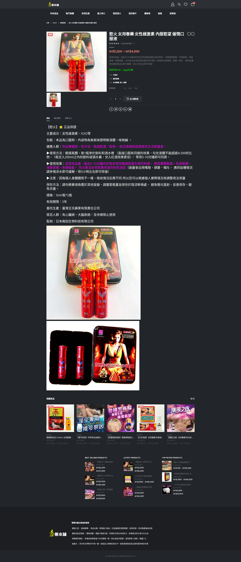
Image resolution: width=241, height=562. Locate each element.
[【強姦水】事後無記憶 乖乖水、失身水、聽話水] (89, 466)
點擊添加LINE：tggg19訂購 (121, 69)
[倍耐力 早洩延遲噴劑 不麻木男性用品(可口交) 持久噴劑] (166, 465)
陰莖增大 (117, 13)
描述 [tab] (48, 118)
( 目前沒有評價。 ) (127, 43)
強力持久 (101, 13)
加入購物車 (134, 99)
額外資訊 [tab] (57, 118)
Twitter (116, 109)
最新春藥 (116, 79)
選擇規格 (70, 408)
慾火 (121, 82)
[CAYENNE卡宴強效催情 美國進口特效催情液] (128, 479)
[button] (191, 398)
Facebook (111, 109)
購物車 (147, 13)
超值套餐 (112, 88)
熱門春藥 (70, 13)
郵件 (130, 109)
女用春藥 (116, 82)
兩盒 (130, 88)
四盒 (135, 88)
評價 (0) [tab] (68, 118)
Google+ (125, 109)
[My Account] (172, 4)
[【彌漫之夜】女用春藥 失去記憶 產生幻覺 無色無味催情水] (89, 494)
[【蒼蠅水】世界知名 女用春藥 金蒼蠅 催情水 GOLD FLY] (89, 480)
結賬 (160, 13)
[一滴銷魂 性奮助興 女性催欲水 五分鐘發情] (128, 492)
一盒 (124, 88)
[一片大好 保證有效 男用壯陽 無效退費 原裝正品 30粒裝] (166, 489)
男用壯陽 (86, 13)
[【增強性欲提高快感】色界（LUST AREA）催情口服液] (166, 477)
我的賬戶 (133, 13)
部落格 (173, 13)
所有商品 (54, 13)
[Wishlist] (186, 4)
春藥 (124, 82)
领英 (121, 109)
